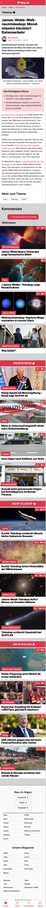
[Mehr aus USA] (23, 644)
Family (5, 861)
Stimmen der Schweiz (32, 831)
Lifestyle (6, 835)
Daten (4, 176)
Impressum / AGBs (31, 887)
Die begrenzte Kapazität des (14, 115)
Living (26, 853)
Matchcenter (29, 819)
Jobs (5, 884)
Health (5, 853)
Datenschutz (8, 887)
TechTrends (28, 869)
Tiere (5, 865)
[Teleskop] (23, 12)
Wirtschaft (28, 823)
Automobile (7, 869)
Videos (6, 827)
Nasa (13, 117)
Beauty (5, 873)
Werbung (6, 880)
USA (9, 40)
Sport (5, 819)
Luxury (26, 857)
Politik (26, 815)
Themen (27, 835)
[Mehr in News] (23, 363)
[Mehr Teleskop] (23, 504)
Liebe (5, 857)
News (11, 7)
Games (6, 831)
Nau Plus (27, 827)
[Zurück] (1, 2)
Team (26, 880)
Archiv (5, 839)
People (5, 823)
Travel (26, 865)
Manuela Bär (13, 38)
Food (26, 861)
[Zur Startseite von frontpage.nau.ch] (23, 3)
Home (4, 7)
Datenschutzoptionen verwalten (12, 891)
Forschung (20, 7)
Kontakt (27, 884)
